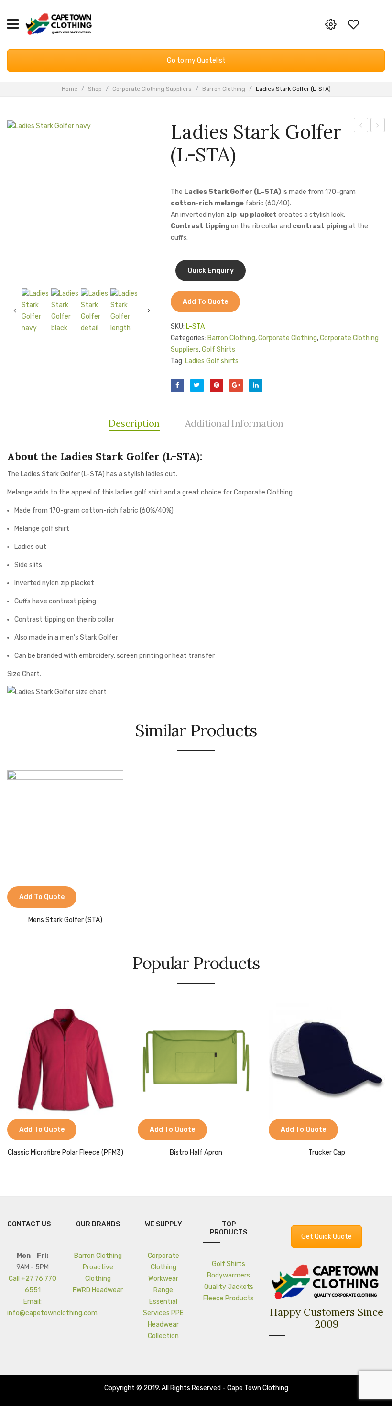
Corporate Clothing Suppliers (152, 89)
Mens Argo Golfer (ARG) (378, 126)
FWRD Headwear (98, 1290)
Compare (19, 898)
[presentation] (8, 1080)
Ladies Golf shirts (212, 361)
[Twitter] (197, 385)
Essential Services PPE (163, 1307)
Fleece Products (228, 1298)
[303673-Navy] (81, 194)
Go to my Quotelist (196, 60)
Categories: (188, 338)
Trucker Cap (326, 1153)
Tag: (177, 361)
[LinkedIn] (255, 385)
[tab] (134, 423)
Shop (95, 89)
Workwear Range (163, 1284)
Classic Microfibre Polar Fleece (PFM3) (65, 1153)
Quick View (43, 898)
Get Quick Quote (326, 1237)
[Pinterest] (216, 385)
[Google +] (236, 385)
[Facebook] (177, 385)
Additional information (234, 423)
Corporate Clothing (287, 338)
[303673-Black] (66, 311)
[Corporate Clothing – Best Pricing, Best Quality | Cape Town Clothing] (60, 24)
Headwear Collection (163, 1330)
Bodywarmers (228, 1275)
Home (69, 89)
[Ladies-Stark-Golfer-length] (125, 311)
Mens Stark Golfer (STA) (361, 126)
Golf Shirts (218, 349)
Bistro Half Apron (196, 1153)
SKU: (178, 326)
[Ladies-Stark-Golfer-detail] (95, 311)
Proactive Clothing (98, 1273)
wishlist (353, 24)
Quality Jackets (228, 1287)
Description (134, 423)
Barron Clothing (223, 89)
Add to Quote (205, 302)
